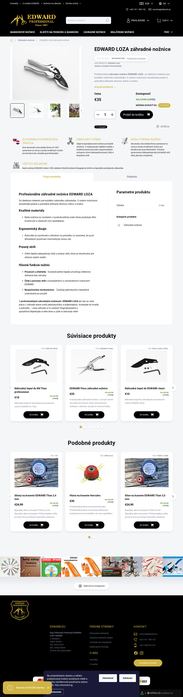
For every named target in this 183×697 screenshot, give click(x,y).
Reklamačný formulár (99, 647)
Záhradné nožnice (133, 225)
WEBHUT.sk (167, 693)
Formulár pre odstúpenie (100, 642)
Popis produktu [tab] (52, 176)
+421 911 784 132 (147, 639)
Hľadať (107, 20)
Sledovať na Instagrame (94, 586)
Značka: (108, 66)
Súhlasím (127, 678)
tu (72, 685)
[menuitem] (23, 32)
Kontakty (14, 3)
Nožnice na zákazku (52, 3)
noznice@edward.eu (148, 634)
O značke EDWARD (31, 3)
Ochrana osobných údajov (101, 638)
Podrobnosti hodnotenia (136, 58)
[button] (81, 427)
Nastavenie (55, 692)
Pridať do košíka (133, 114)
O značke (94, 664)
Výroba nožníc (71, 3)
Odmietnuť (108, 678)
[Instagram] (141, 652)
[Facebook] (136, 652)
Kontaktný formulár (148, 663)
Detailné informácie (103, 87)
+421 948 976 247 (147, 645)
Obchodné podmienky (99, 633)
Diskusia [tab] (132, 176)
